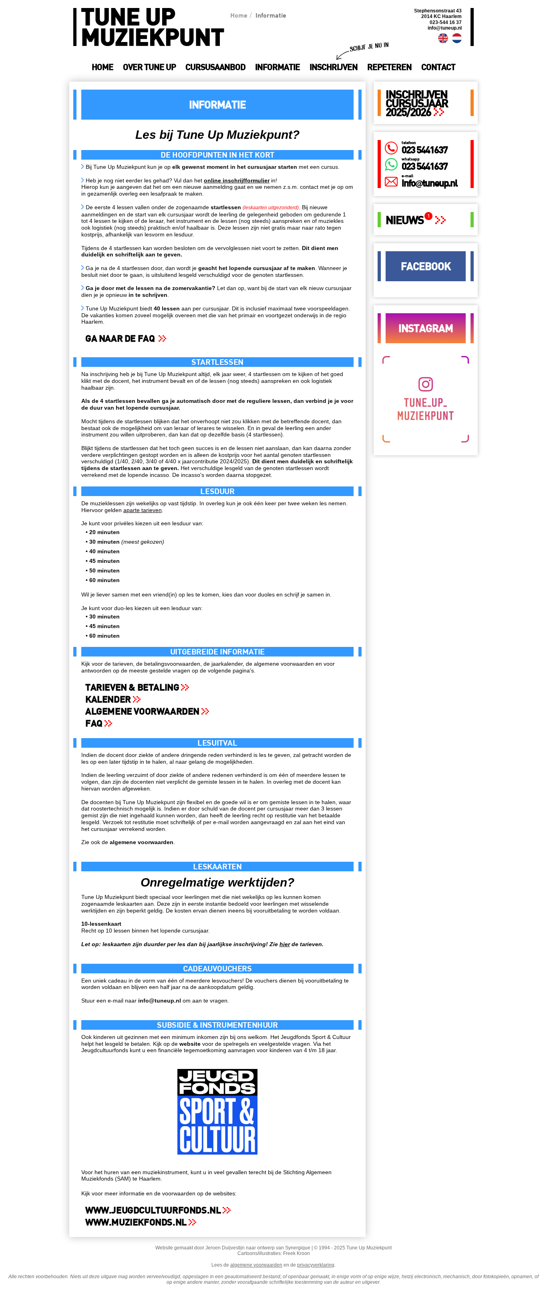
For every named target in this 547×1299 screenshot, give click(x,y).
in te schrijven (148, 295)
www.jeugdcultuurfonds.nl (153, 1209)
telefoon (409, 142)
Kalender (108, 699)
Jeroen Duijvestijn (225, 1248)
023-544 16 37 (446, 22)
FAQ (94, 723)
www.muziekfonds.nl (136, 1221)
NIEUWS (405, 219)
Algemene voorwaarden (142, 711)
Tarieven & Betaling (132, 687)
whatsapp (411, 158)
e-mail (407, 175)
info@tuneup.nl (445, 28)
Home (238, 15)
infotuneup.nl (429, 182)
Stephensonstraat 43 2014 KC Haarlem (438, 13)
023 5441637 (424, 149)
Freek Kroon (296, 1253)
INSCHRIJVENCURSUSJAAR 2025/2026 (417, 102)
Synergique (297, 1248)
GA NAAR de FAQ (121, 338)
